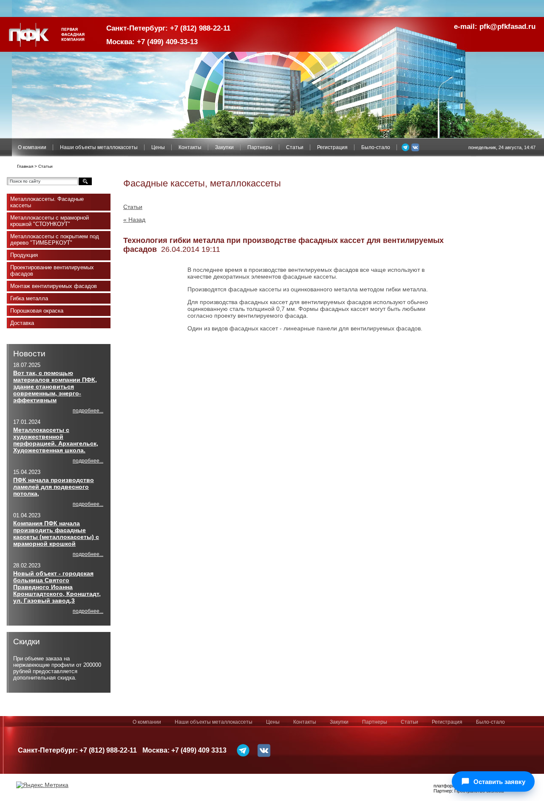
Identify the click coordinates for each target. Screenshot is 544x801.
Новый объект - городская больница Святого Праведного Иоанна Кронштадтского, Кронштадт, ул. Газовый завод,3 (57, 587)
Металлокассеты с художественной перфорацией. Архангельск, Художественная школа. (55, 440)
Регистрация (332, 147)
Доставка (22, 323)
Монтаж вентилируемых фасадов (53, 286)
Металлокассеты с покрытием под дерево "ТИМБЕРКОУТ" (54, 239)
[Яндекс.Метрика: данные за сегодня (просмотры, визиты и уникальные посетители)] (42, 784)
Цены (158, 147)
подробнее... (88, 411)
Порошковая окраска (36, 310)
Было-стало (375, 147)
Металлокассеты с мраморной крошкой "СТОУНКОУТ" (49, 220)
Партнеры (259, 147)
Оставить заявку (499, 781)
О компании (32, 147)
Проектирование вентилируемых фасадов (52, 270)
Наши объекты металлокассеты (99, 147)
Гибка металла (29, 298)
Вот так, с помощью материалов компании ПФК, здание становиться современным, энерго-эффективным (55, 386)
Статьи (294, 147)
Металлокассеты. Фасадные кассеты (47, 202)
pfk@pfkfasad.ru (507, 27)
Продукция (24, 255)
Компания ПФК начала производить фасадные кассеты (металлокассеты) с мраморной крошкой (56, 533)
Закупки (224, 147)
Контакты (189, 147)
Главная (25, 166)
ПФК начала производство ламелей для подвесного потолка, (53, 487)
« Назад (134, 219)
